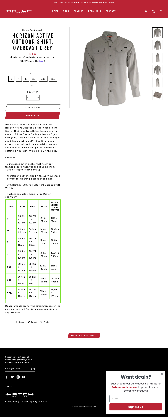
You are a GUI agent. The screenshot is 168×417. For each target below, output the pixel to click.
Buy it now (32, 115)
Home (55, 11)
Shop (66, 11)
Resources (94, 11)
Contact (111, 11)
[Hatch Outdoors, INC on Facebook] (6, 377)
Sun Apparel (36, 30)
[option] (84, 2)
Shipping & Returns (37, 401)
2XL (43, 78)
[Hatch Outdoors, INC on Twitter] (12, 377)
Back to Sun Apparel (86, 335)
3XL (53, 78)
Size (33, 74)
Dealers (79, 11)
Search (8, 386)
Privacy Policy (12, 401)
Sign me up (135, 407)
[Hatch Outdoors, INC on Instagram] (18, 377)
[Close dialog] (162, 374)
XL (33, 78)
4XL (33, 85)
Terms (24, 401)
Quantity (33, 92)
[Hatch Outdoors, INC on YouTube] (23, 377)
